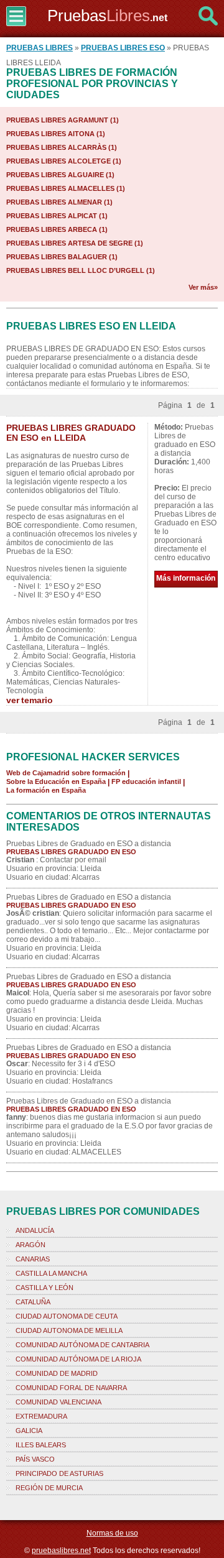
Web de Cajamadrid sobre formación (66, 773)
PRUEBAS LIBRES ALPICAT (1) (57, 215)
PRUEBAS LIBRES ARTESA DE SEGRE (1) (74, 243)
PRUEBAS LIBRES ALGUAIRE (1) (60, 174)
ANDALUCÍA (35, 1230)
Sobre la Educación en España (56, 781)
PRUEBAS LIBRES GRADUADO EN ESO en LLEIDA (71, 433)
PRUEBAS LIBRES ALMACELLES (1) (65, 188)
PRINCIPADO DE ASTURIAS (59, 1473)
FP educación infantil (146, 781)
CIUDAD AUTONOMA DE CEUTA (67, 1316)
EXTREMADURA (41, 1416)
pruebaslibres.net (61, 1550)
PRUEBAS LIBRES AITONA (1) (55, 133)
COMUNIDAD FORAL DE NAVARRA (71, 1387)
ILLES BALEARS (41, 1445)
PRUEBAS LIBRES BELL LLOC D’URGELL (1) (80, 270)
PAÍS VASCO (35, 1459)
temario (37, 700)
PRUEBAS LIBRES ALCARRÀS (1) (61, 147)
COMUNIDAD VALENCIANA (58, 1402)
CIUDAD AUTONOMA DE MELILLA (69, 1330)
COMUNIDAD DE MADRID (57, 1373)
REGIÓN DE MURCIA (49, 1487)
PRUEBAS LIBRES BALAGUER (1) (62, 256)
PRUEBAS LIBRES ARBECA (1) (57, 229)
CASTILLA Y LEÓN (44, 1287)
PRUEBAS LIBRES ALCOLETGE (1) (63, 161)
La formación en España (46, 790)
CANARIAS (33, 1259)
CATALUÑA (33, 1302)
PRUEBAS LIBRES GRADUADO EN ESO (71, 851)
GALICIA (29, 1430)
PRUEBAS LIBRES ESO (123, 48)
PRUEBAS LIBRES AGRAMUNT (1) (62, 120)
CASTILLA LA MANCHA (51, 1273)
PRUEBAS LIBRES (39, 48)
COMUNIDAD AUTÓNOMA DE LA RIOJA (78, 1359)
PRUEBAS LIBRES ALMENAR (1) (59, 202)
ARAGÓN (30, 1244)
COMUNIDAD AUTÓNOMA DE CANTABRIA (82, 1344)
